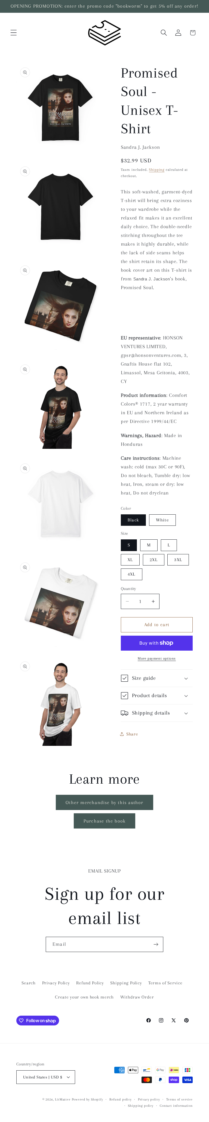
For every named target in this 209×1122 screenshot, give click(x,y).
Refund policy (120, 1099)
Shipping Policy (126, 982)
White (162, 520)
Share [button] (132, 734)
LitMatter (62, 1099)
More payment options (157, 658)
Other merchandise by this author (104, 802)
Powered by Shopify (87, 1099)
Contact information (176, 1106)
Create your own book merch (84, 997)
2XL (154, 559)
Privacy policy (149, 1099)
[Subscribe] (156, 944)
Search (28, 982)
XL (130, 559)
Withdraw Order (137, 997)
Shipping (156, 170)
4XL (132, 574)
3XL (178, 559)
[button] (14, 33)
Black (133, 520)
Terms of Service (165, 982)
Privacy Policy (56, 982)
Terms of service (179, 1099)
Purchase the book (104, 821)
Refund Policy (90, 982)
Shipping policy (140, 1106)
